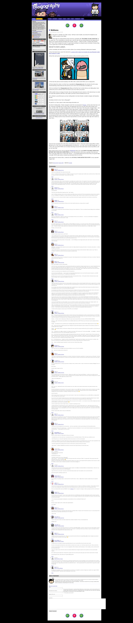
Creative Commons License (39, 113)
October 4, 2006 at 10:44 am (59, 281)
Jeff (55, 206)
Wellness (53, 30)
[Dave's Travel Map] (39, 88)
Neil (55, 353)
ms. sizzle (56, 360)
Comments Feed (36, 37)
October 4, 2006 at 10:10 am (59, 262)
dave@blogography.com (36, 33)
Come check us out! (39, 68)
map (72, 18)
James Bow (56, 524)
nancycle (55, 187)
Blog (34, 18)
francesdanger (56, 432)
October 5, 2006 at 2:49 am (59, 449)
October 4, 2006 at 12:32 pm (59, 372)
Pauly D (55, 261)
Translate (41, 43)
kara (55, 413)
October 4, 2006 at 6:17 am (59, 170)
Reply (52, 176)
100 (68, 18)
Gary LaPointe (56, 540)
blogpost (72, 488)
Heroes (84, 105)
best (65, 18)
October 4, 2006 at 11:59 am (59, 354)
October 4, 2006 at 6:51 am (59, 201)
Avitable (55, 200)
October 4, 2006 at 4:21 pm (59, 424)
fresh (50, 18)
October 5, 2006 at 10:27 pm (59, 517)
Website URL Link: (52, 594)
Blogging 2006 (55, 162)
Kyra (55, 169)
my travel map (36, 89)
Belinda (55, 507)
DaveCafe (39, 18)
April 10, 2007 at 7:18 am (58, 558)
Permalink (70, 162)
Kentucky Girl (56, 475)
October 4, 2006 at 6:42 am (59, 179)
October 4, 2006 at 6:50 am (59, 188)
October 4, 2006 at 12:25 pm (59, 361)
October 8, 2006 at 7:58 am (59, 541)
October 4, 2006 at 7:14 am (59, 207)
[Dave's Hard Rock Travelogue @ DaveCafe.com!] (39, 76)
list (82, 18)
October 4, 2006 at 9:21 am (59, 245)
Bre (55, 244)
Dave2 (55, 280)
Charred (55, 492)
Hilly (55, 423)
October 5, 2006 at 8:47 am (59, 484)
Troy (55, 220)
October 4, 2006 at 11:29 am (59, 346)
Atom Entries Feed (36, 36)
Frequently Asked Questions (37, 31)
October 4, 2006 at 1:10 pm (59, 382)
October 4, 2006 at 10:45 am (59, 313)
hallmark (78, 18)
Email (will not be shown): (53, 590)
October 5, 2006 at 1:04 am (59, 433)
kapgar (55, 213)
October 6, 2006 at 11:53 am (59, 534)
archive (55, 18)
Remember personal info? (69, 592)
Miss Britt (55, 345)
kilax (55, 254)
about (60, 18)
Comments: (51, 597)
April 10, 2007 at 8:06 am (58, 568)
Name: (50, 587)
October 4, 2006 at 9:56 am (59, 255)
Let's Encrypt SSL (39, 117)
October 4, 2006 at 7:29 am (59, 214)
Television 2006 (60, 162)
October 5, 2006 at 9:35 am (59, 493)
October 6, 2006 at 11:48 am (59, 525)
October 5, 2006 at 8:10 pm (59, 508)
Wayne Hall (56, 516)
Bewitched (72, 150)
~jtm (55, 371)
